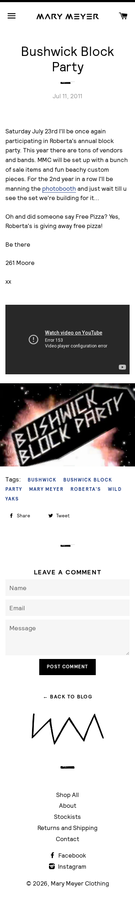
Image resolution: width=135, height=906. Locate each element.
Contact (67, 839)
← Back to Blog (68, 696)
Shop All (67, 794)
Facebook (71, 855)
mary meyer (46, 489)
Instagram (71, 866)
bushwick (42, 480)
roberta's (86, 489)
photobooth (59, 188)
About (67, 805)
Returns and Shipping (67, 827)
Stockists (67, 816)
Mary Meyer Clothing (80, 883)
